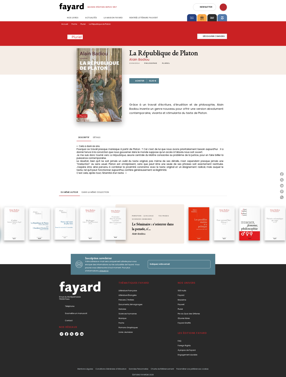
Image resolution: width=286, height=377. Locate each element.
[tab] (62, 17)
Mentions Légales (85, 369)
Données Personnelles (138, 369)
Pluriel (83, 24)
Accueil (64, 24)
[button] (204, 7)
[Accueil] (71, 7)
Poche (74, 24)
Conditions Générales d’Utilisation (110, 369)
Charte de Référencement (162, 369)
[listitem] (61, 334)
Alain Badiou (139, 59)
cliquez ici (103, 270)
